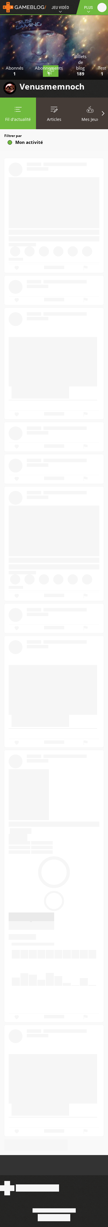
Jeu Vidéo (60, 7)
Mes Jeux (90, 119)
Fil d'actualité (18, 119)
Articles (54, 119)
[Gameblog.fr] (23, 7)
